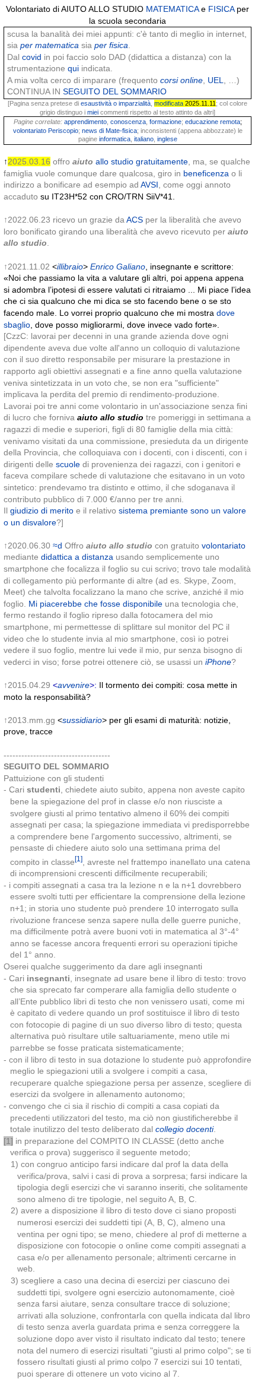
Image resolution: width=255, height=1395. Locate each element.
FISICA (221, 9)
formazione (165, 121)
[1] (78, 859)
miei (92, 112)
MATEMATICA (172, 9)
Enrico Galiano (117, 266)
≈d (57, 545)
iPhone (218, 662)
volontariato (29, 130)
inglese (167, 138)
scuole (68, 464)
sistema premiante (153, 510)
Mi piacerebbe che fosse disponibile (95, 603)
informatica (114, 138)
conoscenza (128, 121)
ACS (134, 219)
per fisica (111, 45)
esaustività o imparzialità (116, 103)
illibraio (70, 266)
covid (32, 57)
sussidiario (82, 720)
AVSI (149, 184)
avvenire (74, 685)
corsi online (181, 80)
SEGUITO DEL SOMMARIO (115, 91)
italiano (144, 138)
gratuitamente (162, 161)
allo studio (114, 161)
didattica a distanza (77, 557)
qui (73, 68)
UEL (216, 80)
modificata (168, 103)
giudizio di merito (42, 510)
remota (230, 121)
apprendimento (85, 121)
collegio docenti (184, 1129)
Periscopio (63, 130)
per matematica (49, 45)
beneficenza (206, 173)
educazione (201, 121)
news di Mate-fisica (109, 130)
